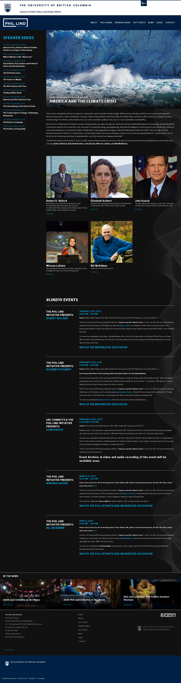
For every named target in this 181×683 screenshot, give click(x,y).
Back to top (9, 650)
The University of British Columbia (7, 8)
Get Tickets (139, 22)
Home (80, 614)
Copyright (32, 678)
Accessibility (40, 678)
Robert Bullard (125, 325)
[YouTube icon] (174, 616)
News (151, 22)
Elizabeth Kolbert (126, 392)
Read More (49, 214)
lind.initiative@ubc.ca (17, 637)
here (158, 318)
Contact (170, 22)
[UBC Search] (144, 3)
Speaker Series (122, 22)
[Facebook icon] (162, 616)
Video (159, 22)
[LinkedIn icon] (170, 616)
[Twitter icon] (166, 616)
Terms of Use (23, 678)
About (93, 22)
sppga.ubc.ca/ (16, 634)
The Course (106, 22)
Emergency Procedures (9, 678)
